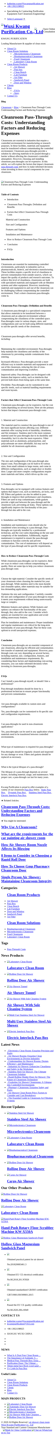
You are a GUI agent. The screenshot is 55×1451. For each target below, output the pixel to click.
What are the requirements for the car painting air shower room (27, 836)
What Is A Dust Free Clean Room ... (24, 1355)
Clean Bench (13, 906)
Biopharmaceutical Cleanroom (21, 929)
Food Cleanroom (15, 934)
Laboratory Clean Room (18, 937)
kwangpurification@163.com (20, 1324)
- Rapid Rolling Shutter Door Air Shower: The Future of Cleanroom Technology (28, 1078)
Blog (16, 107)
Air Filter (11, 916)
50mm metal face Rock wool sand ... (24, 1366)
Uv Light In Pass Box (17, 1368)
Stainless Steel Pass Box (40, 792)
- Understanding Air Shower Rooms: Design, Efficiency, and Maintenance (28, 1062)
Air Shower (12, 901)
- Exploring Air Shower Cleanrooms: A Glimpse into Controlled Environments (29, 1083)
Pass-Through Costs (16, 949)
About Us (11, 1379)
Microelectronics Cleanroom (20, 931)
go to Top (5, 1432)
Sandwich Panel (14, 914)
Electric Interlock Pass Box (13, 795)
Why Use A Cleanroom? (19, 827)
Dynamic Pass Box (17, 792)
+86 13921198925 (15, 6)
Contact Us (12, 1393)
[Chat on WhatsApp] (42, 1430)
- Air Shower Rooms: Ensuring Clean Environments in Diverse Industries (24, 1057)
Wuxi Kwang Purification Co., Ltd (17, 1425)
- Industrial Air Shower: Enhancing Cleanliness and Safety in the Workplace (29, 1067)
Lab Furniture (13, 909)
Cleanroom (6, 107)
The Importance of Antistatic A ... (22, 1358)
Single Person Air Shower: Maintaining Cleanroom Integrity (26, 879)
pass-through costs (9, 167)
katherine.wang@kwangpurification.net (25, 3)
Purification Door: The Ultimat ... (22, 1363)
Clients (10, 1387)
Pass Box (28, 789)
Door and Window (15, 911)
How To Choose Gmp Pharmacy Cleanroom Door (25, 868)
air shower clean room (39, 1422)
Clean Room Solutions (23, 923)
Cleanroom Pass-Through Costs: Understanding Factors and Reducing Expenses (25, 811)
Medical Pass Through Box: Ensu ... (24, 1360)
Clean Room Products (23, 895)
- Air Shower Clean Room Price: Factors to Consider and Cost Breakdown (27, 1094)
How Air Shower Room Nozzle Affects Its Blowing (24, 847)
